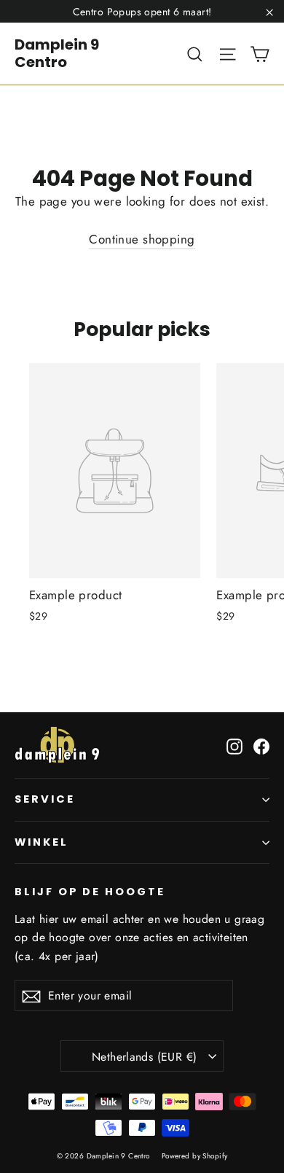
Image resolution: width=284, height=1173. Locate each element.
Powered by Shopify (195, 1155)
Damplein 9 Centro (57, 53)
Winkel (41, 842)
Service (45, 799)
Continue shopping (141, 239)
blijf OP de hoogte (90, 891)
